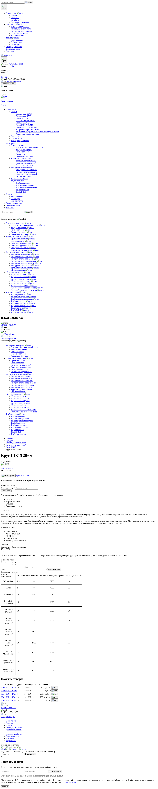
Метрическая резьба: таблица (28, 129)
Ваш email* (5, 485)
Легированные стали (24, 165)
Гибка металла (17, 201)
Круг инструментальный (26, 174)
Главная (9, 438)
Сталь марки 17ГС (23, 116)
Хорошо (5, 787)
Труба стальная (17, 181)
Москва (14, 66)
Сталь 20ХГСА (22, 118)
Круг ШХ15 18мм (8, 700)
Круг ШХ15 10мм (8, 687)
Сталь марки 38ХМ (24, 114)
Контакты (10, 207)
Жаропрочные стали (19, 178)
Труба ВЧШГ (21, 192)
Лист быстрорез (22, 152)
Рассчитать (6, 491)
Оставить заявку (55, 771)
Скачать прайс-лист (9, 338)
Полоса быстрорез (23, 154)
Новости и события (14, 734)
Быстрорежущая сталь (20, 145)
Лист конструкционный (26, 163)
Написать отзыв (7, 468)
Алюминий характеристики (27, 134)
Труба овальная (22, 190)
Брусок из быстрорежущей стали (29, 147)
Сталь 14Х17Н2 (22, 123)
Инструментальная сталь (21, 167)
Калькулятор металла (20, 141)
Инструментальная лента (26, 170)
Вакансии (15, 136)
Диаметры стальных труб (26, 127)
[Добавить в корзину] (54, 687)
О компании (11, 109)
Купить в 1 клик (23, 475)
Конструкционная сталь (21, 158)
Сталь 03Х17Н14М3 (24, 125)
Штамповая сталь (23, 176)
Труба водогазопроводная (27, 187)
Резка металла (17, 196)
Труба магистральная (25, 185)
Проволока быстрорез (25, 156)
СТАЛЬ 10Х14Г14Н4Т (25, 121)
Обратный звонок (8, 84)
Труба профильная (23, 183)
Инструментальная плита (26, 172)
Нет (5, 77)
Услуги (9, 194)
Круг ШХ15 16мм (8, 697)
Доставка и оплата (13, 205)
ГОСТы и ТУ (16, 138)
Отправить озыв (54, 570)
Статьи (14, 112)
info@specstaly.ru (14, 81)
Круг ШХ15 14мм (8, 694)
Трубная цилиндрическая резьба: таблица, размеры (37, 132)
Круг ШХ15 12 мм (9, 691)
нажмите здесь (70, 782)
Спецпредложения (14, 203)
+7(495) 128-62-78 (15, 64)
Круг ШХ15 (11, 447)
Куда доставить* (8, 488)
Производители (12, 736)
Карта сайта (11, 741)
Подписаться (30, 754)
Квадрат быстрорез (24, 150)
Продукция (10, 143)
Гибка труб (15, 199)
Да (2, 77)
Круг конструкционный (26, 161)
